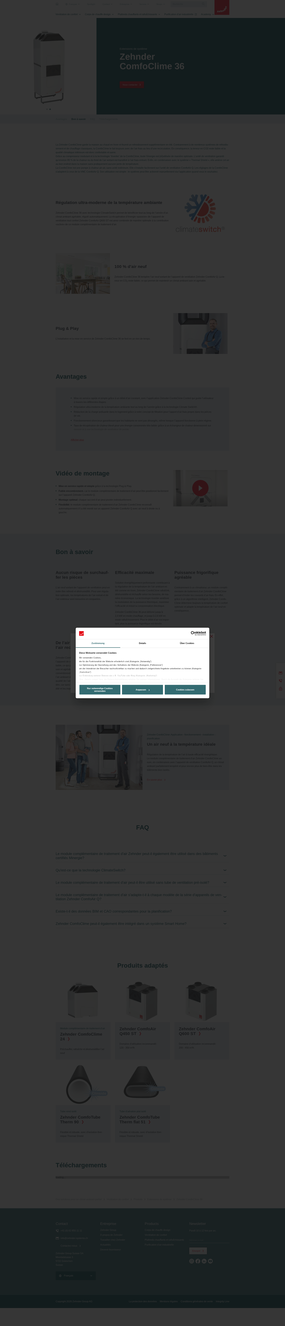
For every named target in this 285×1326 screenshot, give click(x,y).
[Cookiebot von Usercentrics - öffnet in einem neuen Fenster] (193, 633)
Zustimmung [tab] (98, 643)
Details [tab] (142, 643)
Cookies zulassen (185, 689)
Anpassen (141, 689)
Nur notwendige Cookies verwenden (100, 689)
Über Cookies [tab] (187, 643)
